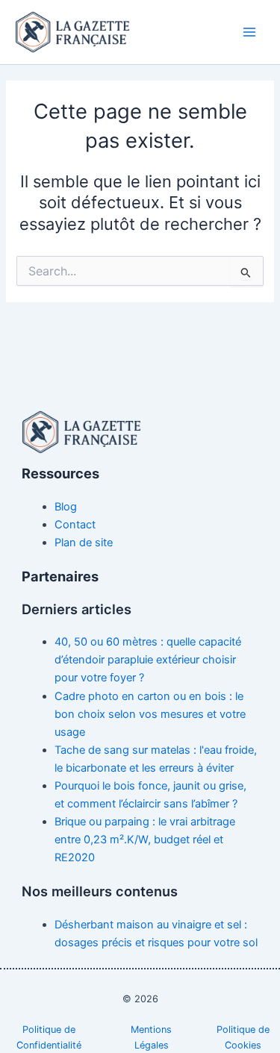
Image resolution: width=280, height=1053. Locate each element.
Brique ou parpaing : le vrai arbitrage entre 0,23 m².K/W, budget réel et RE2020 (145, 839)
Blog (66, 506)
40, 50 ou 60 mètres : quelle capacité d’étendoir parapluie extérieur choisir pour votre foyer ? (148, 659)
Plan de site (84, 542)
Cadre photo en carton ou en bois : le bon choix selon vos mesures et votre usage (150, 714)
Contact (75, 524)
